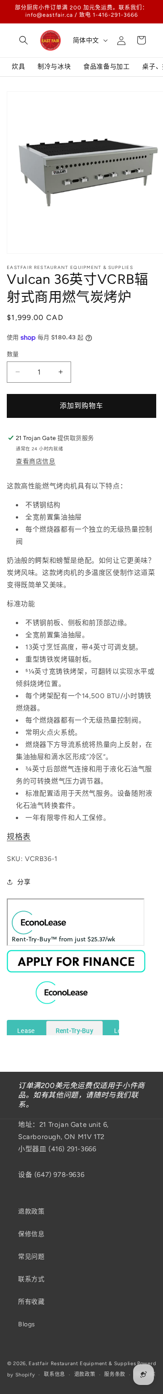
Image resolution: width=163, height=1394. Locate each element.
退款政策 (31, 1211)
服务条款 (114, 1374)
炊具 (18, 66)
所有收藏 (31, 1302)
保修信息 (31, 1234)
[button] (24, 40)
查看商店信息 (36, 461)
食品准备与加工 (106, 66)
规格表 (19, 836)
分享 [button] (23, 882)
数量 (13, 354)
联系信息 (54, 1374)
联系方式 (31, 1279)
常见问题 (31, 1256)
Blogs (26, 1324)
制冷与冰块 (54, 66)
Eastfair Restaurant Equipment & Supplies (82, 1363)
